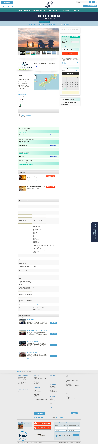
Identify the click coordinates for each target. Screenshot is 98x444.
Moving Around (20, 383)
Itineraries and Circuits (22, 379)
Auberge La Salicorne (38, 304)
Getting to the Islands (23, 389)
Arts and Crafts (37, 382)
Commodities (53, 384)
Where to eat (53, 378)
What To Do (37, 375)
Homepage (19, 371)
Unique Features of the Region (23, 384)
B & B (35, 390)
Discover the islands (23, 375)
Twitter (4, 6)
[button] (46, 80)
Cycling (35, 381)
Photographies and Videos (55, 392)
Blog (51, 407)
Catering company (53, 380)
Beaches (35, 377)
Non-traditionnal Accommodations (40, 399)
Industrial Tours (53, 387)
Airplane (19, 392)
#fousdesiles (7, 2)
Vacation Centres (37, 395)
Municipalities (52, 390)
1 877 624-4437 (60, 417)
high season (67, 46)
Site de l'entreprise (22, 94)
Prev (18, 53)
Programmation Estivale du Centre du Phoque (37, 330)
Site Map (67, 386)
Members (67, 396)
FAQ (66, 381)
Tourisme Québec (42, 435)
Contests (67, 382)
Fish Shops (36, 383)
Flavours (51, 399)
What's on (52, 375)
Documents (68, 397)
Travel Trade (68, 394)
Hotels (35, 389)
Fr (96, 2)
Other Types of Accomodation (39, 396)
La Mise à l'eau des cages (32, 341)
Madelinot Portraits (21, 378)
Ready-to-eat (52, 386)
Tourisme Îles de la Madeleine (49, 4)
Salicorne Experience (26, 115)
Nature (51, 398)
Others (51, 403)
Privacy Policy (68, 388)
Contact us (36, 402)
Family (51, 402)
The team (67, 377)
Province (57, 430)
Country (69, 427)
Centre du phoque (31, 319)
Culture (58, 435)
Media (67, 393)
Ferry (19, 391)
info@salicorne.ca (21, 91)
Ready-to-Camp (37, 398)
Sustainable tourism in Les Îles (63, 436)
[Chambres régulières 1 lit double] (22, 177)
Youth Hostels (36, 394)
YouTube (7, 6)
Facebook (1, 6)
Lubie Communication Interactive (74, 442)
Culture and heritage (53, 400)
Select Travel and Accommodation (72, 385)
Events (35, 379)
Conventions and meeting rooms (72, 380)
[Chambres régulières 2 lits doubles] (22, 188)
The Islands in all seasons (23, 386)
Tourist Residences (37, 391)
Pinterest (9, 6)
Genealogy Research (54, 391)
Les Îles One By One (22, 377)
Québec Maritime (24, 436)
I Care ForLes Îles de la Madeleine (95, 232)
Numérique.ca (64, 442)
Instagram (12, 6)
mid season (64, 44)
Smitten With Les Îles (22, 382)
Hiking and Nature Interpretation (40, 378)
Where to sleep (37, 387)
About (67, 375)
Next (58, 53)
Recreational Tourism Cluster (71, 398)
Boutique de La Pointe (32, 352)
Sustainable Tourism (70, 379)
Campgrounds (36, 392)
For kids (51, 388)
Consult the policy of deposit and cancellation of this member (70, 63)
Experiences (20, 381)
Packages (52, 396)
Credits (67, 376)
